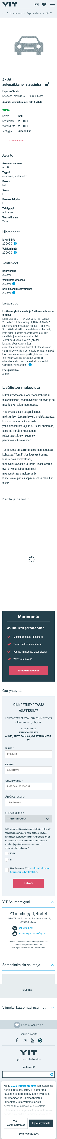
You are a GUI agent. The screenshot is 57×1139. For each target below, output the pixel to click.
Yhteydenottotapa (14, 812)
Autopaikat (27, 989)
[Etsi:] (51, 1074)
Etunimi (8, 748)
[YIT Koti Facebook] (16, 1040)
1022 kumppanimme (24, 1085)
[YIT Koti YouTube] (32, 1040)
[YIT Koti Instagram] (24, 1040)
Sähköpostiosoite (14, 796)
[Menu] (52, 4)
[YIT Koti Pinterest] (40, 1040)
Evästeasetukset (28, 1133)
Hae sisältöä (28, 1066)
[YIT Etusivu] (9, 4)
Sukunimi (9, 764)
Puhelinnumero (13, 780)
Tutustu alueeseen (29, 670)
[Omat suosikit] (44, 4)
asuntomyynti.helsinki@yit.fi (32, 933)
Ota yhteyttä (17, 140)
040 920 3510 (26, 927)
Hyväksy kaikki (41, 1123)
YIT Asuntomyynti (16, 902)
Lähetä (28, 883)
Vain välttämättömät (16, 1123)
